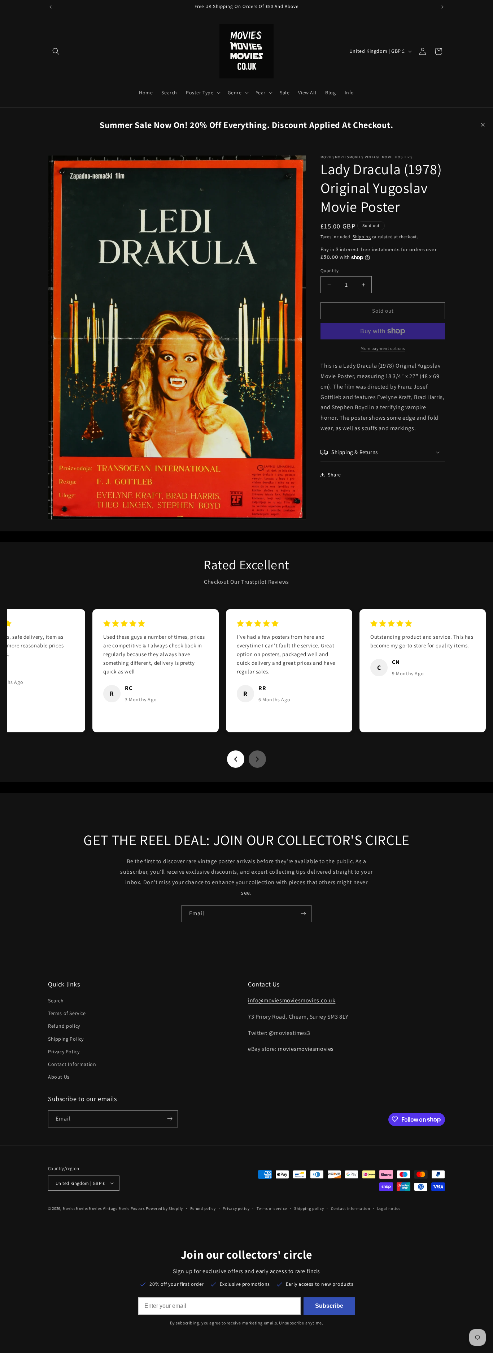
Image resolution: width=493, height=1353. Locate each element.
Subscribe (329, 1306)
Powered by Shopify (164, 1208)
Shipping (362, 236)
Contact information (350, 1208)
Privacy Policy (63, 1051)
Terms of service (272, 1208)
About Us (59, 1077)
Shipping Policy (66, 1039)
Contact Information (72, 1064)
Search (56, 1000)
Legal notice (388, 1208)
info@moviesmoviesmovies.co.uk (291, 1000)
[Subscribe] (303, 913)
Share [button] (334, 474)
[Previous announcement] (50, 7)
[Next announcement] (442, 7)
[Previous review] (235, 759)
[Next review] (257, 759)
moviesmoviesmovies (306, 1049)
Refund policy (64, 1026)
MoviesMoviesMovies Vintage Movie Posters (104, 1208)
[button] (56, 51)
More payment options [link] (383, 348)
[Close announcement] (483, 124)
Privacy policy (236, 1208)
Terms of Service (67, 1013)
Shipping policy (309, 1208)
